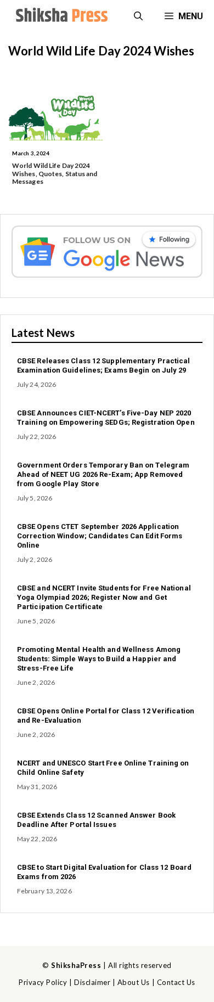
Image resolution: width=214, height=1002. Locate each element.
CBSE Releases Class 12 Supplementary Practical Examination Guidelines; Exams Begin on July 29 (103, 365)
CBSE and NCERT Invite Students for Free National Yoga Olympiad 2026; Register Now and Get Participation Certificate (104, 597)
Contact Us (176, 982)
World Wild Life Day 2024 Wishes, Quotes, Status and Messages (55, 173)
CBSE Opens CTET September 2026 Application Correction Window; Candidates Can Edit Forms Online (99, 535)
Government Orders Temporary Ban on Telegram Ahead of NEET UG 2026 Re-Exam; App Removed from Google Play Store (103, 474)
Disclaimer (92, 982)
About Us (133, 982)
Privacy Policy (43, 982)
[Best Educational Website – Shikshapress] (60, 16)
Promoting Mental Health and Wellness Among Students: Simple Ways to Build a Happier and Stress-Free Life (99, 658)
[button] (138, 16)
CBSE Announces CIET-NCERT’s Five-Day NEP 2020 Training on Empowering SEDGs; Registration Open (106, 417)
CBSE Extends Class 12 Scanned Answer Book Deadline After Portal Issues (96, 820)
